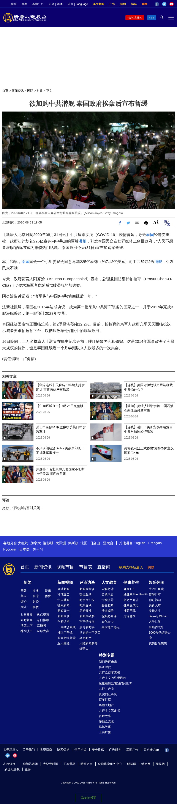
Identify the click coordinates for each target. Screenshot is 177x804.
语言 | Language (78, 4)
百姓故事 (105, 716)
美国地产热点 (110, 627)
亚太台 (108, 543)
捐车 (134, 4)
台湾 (36, 596)
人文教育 (109, 582)
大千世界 (155, 621)
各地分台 (38, 4)
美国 (24, 596)
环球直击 (63, 594)
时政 (40, 90)
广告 (112, 4)
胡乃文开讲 (131, 600)
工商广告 (105, 732)
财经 (36, 601)
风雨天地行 (106, 705)
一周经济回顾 (66, 627)
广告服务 (115, 749)
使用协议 (80, 749)
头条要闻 (27, 614)
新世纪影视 (12, 769)
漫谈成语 (107, 610)
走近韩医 (129, 616)
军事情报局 (87, 621)
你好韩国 (155, 600)
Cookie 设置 (88, 797)
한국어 (38, 549)
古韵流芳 (107, 600)
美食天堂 (155, 605)
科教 (36, 607)
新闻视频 (65, 582)
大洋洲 (60, 543)
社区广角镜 (65, 632)
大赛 (24, 4)
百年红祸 (105, 699)
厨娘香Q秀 (156, 627)
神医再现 (129, 610)
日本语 (24, 549)
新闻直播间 (135, 17)
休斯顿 (73, 543)
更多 (28, 769)
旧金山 (95, 543)
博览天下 (27, 625)
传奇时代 (105, 667)
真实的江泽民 (108, 694)
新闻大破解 (87, 616)
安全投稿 (98, 749)
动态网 (145, 764)
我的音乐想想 (158, 643)
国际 (30, 90)
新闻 (28, 582)
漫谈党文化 (106, 721)
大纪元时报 (50, 764)
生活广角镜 (156, 589)
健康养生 (131, 582)
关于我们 (29, 749)
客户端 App (151, 749)
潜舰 (82, 241)
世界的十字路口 (90, 632)
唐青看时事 (87, 627)
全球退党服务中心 (110, 764)
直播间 (103, 567)
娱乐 (48, 590)
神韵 (13, 4)
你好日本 (155, 594)
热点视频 (43, 614)
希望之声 (87, 764)
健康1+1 (129, 589)
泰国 (150, 235)
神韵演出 (27, 631)
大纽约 (23, 543)
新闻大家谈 (87, 589)
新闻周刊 (63, 616)
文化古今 (107, 621)
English (139, 543)
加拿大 (35, 543)
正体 (51, 4)
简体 (60, 4)
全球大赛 (43, 631)
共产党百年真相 (109, 672)
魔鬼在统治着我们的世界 (115, 683)
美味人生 (155, 610)
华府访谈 (63, 621)
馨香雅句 (107, 605)
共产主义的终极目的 (112, 678)
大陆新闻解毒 (88, 643)
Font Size (156, 222)
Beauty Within (158, 616)
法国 (84, 543)
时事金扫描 (87, 600)
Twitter (164, 4)
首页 (5, 90)
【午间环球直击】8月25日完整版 (59, 406)
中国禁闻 (63, 600)
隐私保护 (63, 749)
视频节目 (65, 567)
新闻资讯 (18, 90)
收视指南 (46, 749)
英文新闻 (98, 4)
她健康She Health (135, 594)
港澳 (36, 590)
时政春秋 (85, 605)
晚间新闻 (63, 605)
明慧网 (131, 764)
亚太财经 (63, 643)
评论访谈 (87, 582)
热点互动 (85, 594)
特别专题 (106, 655)
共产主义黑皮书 (109, 710)
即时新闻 (27, 620)
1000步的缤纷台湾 (160, 635)
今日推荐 (43, 620)
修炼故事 (105, 726)
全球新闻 (63, 589)
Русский (9, 549)
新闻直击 (63, 610)
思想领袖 (85, 610)
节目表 (85, 567)
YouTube (171, 4)
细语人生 (85, 648)
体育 (48, 596)
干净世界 (69, 764)
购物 (144, 4)
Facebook (157, 4)
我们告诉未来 (108, 661)
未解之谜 (107, 589)
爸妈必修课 (109, 616)
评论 (24, 601)
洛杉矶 (48, 543)
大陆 (24, 607)
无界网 (160, 764)
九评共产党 (106, 689)
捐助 (123, 4)
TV (152, 17)
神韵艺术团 (30, 764)
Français (155, 543)
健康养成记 (131, 605)
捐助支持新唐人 (131, 567)
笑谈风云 (107, 594)
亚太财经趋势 (66, 638)
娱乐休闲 (156, 582)
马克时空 (85, 638)
